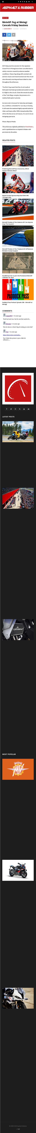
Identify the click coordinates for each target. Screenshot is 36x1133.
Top (18, 1129)
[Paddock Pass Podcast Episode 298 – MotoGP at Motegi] (18, 289)
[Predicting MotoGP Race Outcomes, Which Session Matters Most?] (18, 156)
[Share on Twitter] (9, 35)
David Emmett (8, 28)
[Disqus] (18, 336)
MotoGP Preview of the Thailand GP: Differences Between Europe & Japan (17, 250)
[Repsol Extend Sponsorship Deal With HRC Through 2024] (18, 182)
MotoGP (5, 18)
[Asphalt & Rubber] (18, 7)
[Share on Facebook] (4, 35)
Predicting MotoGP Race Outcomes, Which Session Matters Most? (15, 170)
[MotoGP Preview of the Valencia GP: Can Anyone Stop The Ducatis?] (18, 209)
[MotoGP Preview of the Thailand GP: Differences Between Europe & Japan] (18, 236)
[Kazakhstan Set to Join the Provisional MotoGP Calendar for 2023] (18, 262)
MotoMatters (29, 126)
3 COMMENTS (23, 28)
